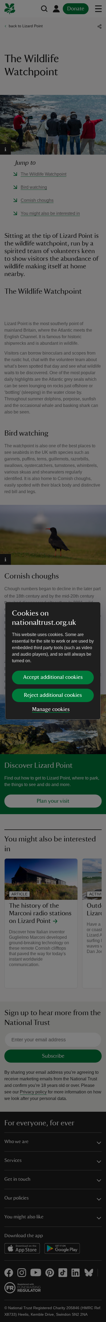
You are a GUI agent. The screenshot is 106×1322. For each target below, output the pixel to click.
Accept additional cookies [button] (53, 677)
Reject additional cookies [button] (53, 695)
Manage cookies (51, 709)
